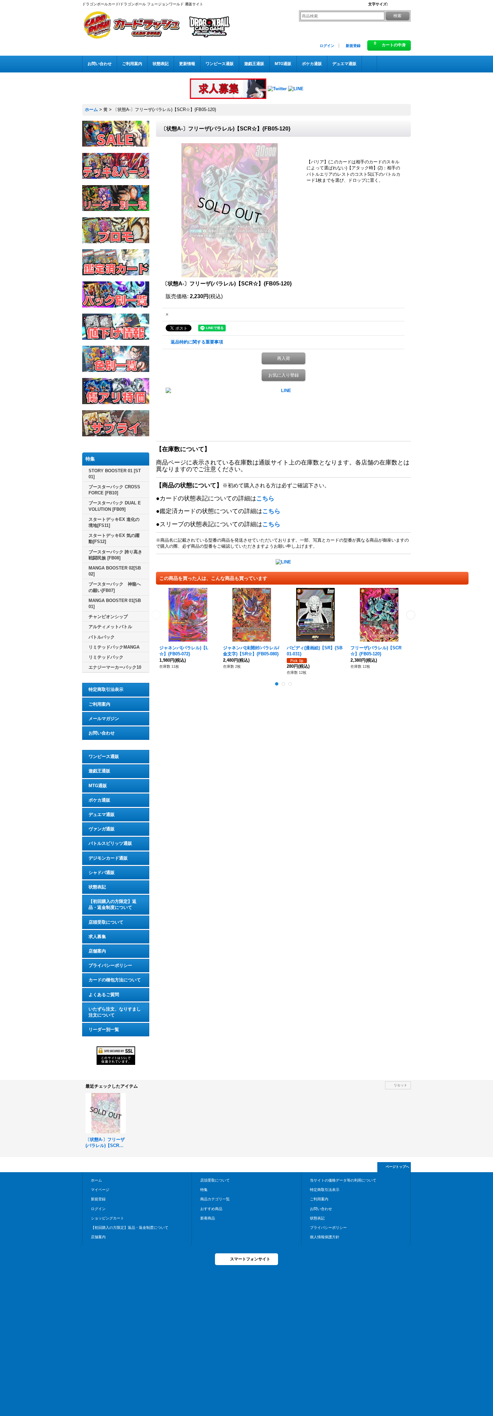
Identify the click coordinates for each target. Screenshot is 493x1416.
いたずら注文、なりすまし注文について (115, 1012)
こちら (265, 498)
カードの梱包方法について (115, 979)
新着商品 (207, 1218)
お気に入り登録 (283, 375)
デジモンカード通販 (108, 858)
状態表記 (97, 886)
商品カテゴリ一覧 (215, 1199)
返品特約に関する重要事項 (197, 341)
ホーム (96, 1180)
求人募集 (97, 936)
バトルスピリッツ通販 (110, 843)
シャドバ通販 (102, 872)
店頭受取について (106, 922)
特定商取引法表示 (106, 689)
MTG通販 (98, 785)
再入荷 (283, 358)
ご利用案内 (99, 704)
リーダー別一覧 (104, 1029)
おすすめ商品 (211, 1209)
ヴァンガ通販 (102, 828)
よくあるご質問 (104, 994)
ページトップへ (397, 1166)
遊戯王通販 (99, 770)
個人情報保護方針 (324, 1237)
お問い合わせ (102, 733)
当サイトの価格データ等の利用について (343, 1180)
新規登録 (353, 46)
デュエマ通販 (102, 814)
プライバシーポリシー (110, 965)
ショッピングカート (107, 1218)
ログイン (327, 46)
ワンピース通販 (104, 756)
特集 (204, 1190)
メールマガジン (104, 718)
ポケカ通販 (99, 800)
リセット (400, 1085)
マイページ (100, 1190)
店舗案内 (97, 951)
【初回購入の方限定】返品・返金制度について (112, 904)
